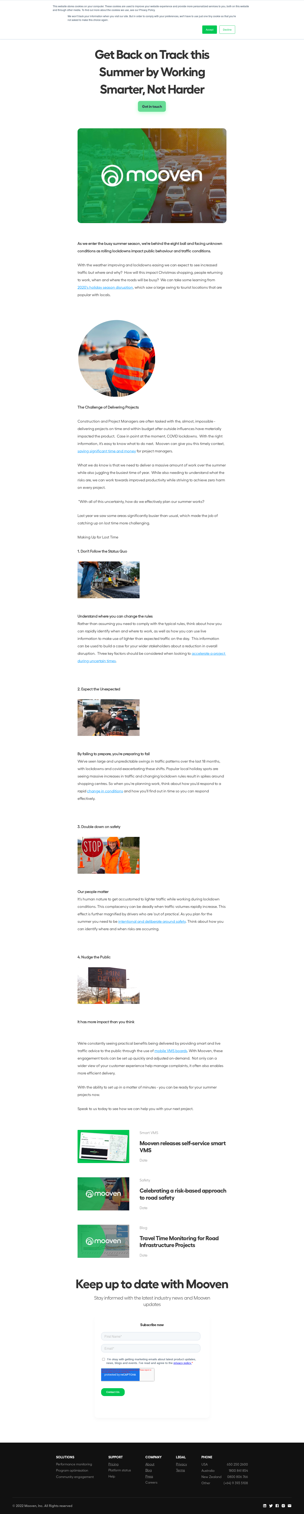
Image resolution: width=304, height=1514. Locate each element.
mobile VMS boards (170, 1050)
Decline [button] (227, 29)
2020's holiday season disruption (105, 287)
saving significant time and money (107, 451)
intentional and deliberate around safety (152, 921)
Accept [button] (209, 29)
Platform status (119, 1470)
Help (111, 1476)
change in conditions (105, 791)
